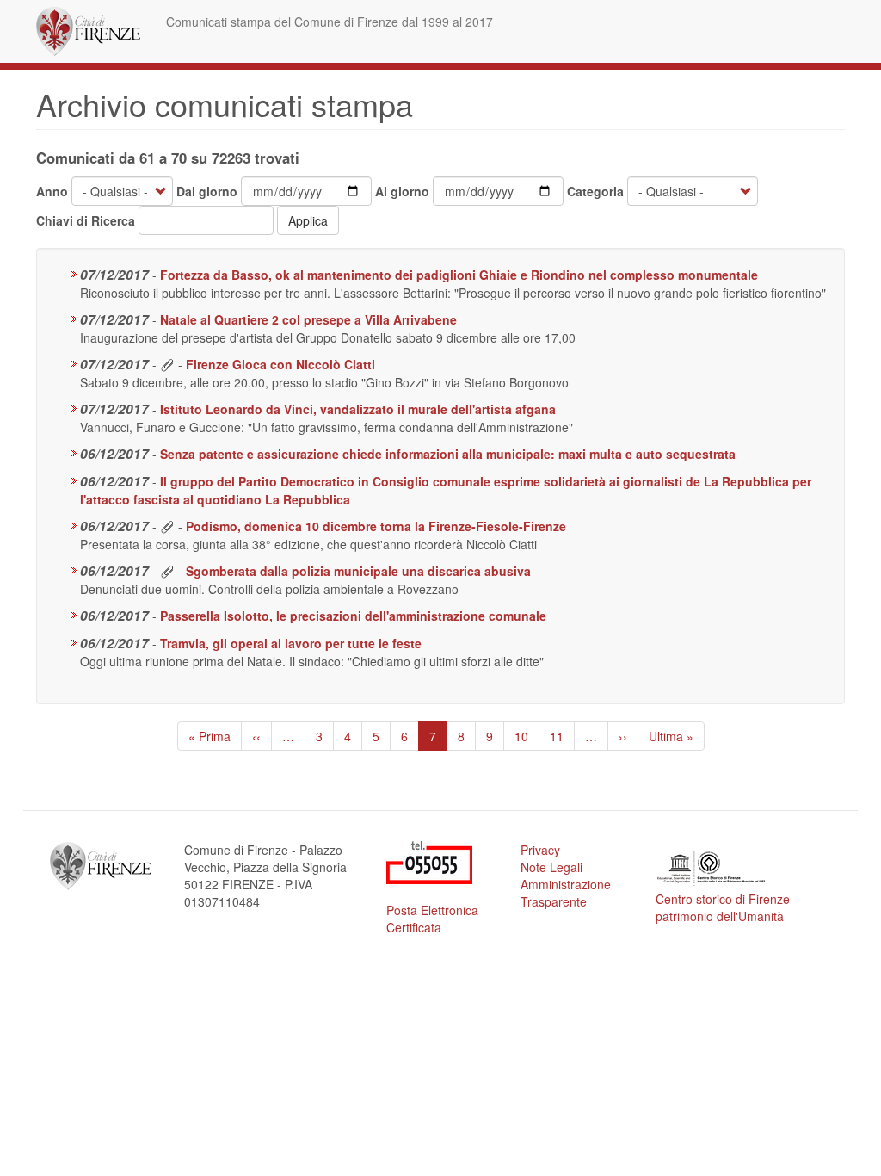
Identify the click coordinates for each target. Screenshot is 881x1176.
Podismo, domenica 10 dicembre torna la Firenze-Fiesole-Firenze (376, 526)
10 (526, 736)
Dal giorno (206, 191)
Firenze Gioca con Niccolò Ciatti (280, 364)
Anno (52, 191)
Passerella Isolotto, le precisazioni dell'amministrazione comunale (353, 615)
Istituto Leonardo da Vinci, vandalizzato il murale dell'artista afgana (358, 409)
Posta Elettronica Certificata (432, 918)
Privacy (540, 849)
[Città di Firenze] (94, 31)
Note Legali (551, 867)
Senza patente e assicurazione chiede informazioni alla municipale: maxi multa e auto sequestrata (448, 453)
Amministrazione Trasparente (566, 893)
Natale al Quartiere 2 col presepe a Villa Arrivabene (308, 319)
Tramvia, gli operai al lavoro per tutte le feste (291, 643)
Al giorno (402, 191)
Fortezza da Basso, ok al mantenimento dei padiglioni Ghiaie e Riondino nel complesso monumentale (459, 274)
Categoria (595, 191)
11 (562, 736)
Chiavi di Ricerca (85, 220)
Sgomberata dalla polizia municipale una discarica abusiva (358, 570)
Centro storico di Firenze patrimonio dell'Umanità (723, 907)
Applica (308, 220)
